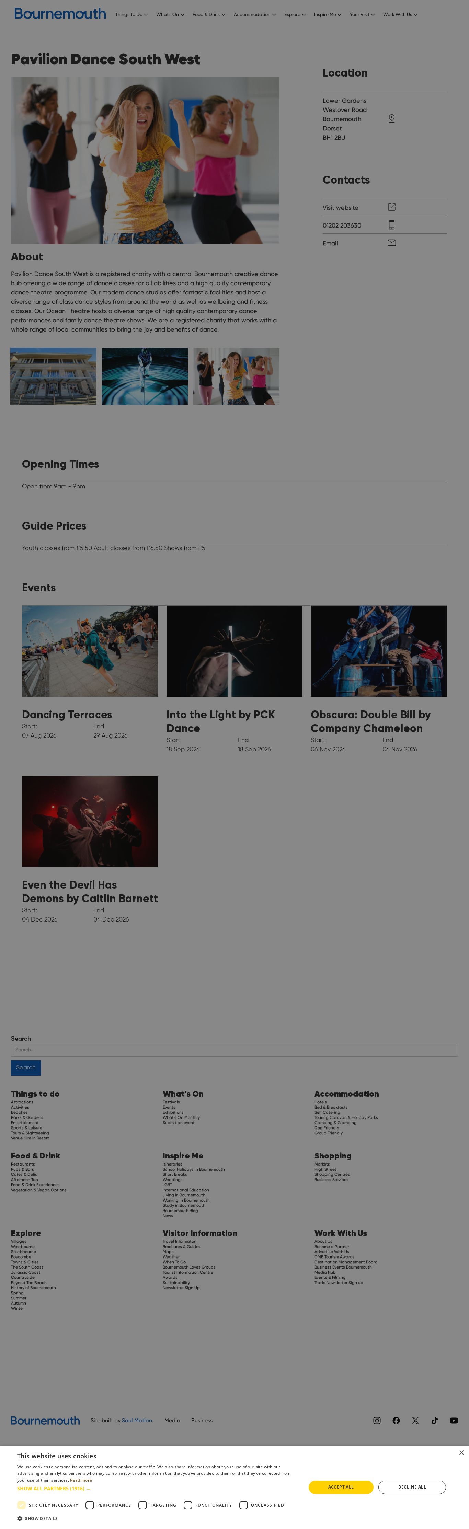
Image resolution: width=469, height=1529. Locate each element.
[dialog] (234, 1487)
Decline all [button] (412, 1487)
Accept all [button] (341, 1487)
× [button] (461, 1453)
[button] (157, 1488)
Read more (81, 1480)
